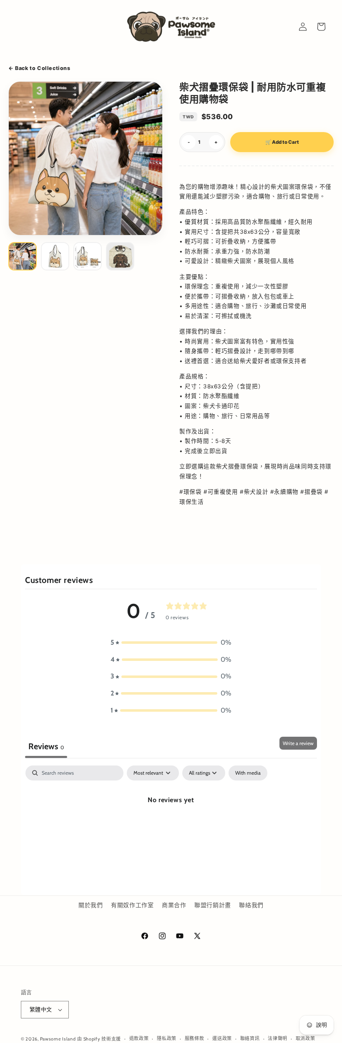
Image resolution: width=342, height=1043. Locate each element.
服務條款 (194, 1038)
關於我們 (90, 905)
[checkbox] (248, 772)
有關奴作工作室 (132, 905)
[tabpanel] (171, 828)
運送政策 (222, 1038)
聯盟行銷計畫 (212, 905)
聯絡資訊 (250, 1038)
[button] (171, 643)
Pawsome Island (58, 1039)
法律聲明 (277, 1038)
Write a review (298, 743)
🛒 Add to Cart (282, 142)
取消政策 (305, 1038)
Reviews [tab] (46, 746)
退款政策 (139, 1038)
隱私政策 (166, 1038)
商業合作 (174, 905)
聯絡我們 (251, 905)
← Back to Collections (39, 68)
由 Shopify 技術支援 (99, 1039)
